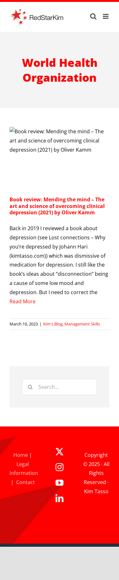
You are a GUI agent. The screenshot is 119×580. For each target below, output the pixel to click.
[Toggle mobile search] (93, 16)
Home (20, 454)
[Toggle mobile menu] (106, 16)
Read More (23, 301)
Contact (25, 482)
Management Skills (82, 324)
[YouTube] (59, 482)
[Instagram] (59, 467)
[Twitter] (59, 451)
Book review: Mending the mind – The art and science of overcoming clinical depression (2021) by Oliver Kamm (57, 206)
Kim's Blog (53, 324)
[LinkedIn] (59, 498)
